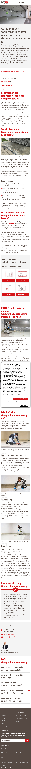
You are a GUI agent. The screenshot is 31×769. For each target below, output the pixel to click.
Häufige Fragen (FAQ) (21, 718)
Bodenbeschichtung (6, 85)
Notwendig (6, 394)
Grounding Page (5, 726)
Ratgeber (3, 73)
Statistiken (20, 394)
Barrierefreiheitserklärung (7, 762)
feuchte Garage (8, 113)
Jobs (2, 723)
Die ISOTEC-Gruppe (21, 715)
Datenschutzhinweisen (15, 391)
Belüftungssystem (23, 161)
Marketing (6, 396)
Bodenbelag (11, 223)
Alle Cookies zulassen (20, 399)
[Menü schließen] (29, 3)
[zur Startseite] (5, 2)
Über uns (3, 715)
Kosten (3, 89)
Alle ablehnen (9, 402)
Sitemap (3, 765)
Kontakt (22, 2)
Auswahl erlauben (21, 402)
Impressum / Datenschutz (22, 762)
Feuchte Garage (5, 81)
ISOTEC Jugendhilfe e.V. (5, 719)
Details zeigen (23, 405)
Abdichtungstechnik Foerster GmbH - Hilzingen (12, 71)
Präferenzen (13, 394)
